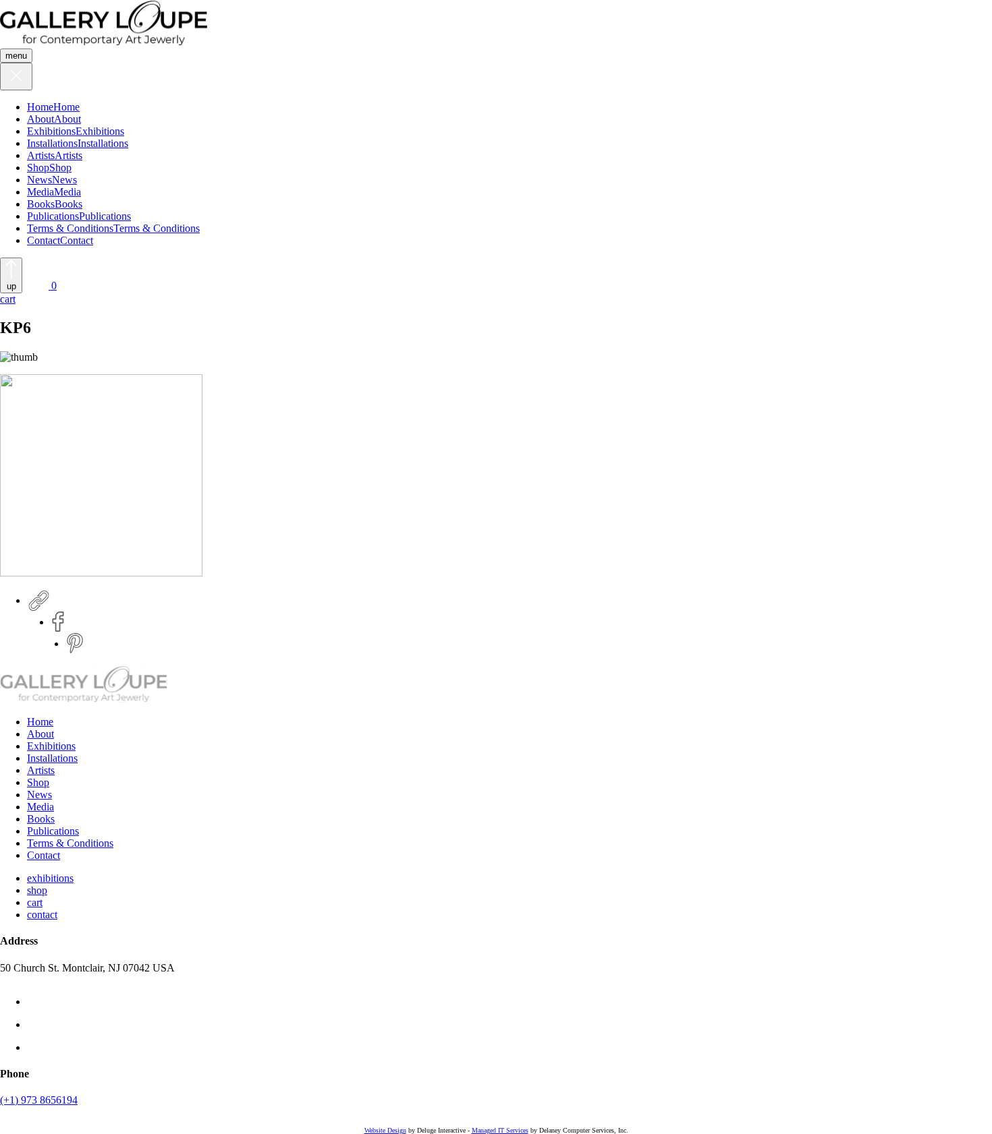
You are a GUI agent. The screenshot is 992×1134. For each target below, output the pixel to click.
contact (42, 914)
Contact (43, 240)
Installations (52, 143)
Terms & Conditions (70, 228)
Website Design (385, 1130)
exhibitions (50, 878)
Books (41, 204)
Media (40, 192)
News (39, 179)
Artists (41, 155)
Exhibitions (51, 131)
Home (40, 107)
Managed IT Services (500, 1130)
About (40, 119)
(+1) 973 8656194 (39, 1100)
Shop (38, 167)
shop (37, 890)
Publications (53, 216)
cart (35, 902)
